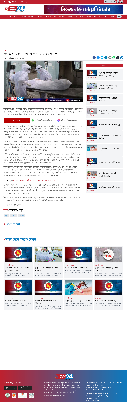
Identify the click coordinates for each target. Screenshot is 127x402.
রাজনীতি (23, 17)
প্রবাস (81, 17)
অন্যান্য (113, 17)
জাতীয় (16, 17)
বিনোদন (61, 17)
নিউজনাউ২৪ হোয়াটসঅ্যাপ (44, 120)
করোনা (13, 216)
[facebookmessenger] (98, 57)
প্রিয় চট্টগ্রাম (40, 17)
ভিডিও (106, 17)
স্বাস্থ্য (5, 50)
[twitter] (102, 57)
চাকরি (100, 17)
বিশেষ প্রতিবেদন (91, 17)
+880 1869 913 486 (97, 390)
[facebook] (94, 57)
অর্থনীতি (69, 17)
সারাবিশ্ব (48, 17)
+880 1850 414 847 (97, 401)
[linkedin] (106, 57)
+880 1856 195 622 (97, 387)
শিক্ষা (75, 17)
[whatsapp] (113, 57)
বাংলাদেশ (31, 17)
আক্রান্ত (22, 216)
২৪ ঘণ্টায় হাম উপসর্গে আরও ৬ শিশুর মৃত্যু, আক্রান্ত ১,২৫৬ (34, 180)
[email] (110, 57)
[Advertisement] (63, 34)
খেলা (55, 17)
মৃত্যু (6, 216)
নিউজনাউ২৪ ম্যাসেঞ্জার (69, 120)
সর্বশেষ (9, 17)
